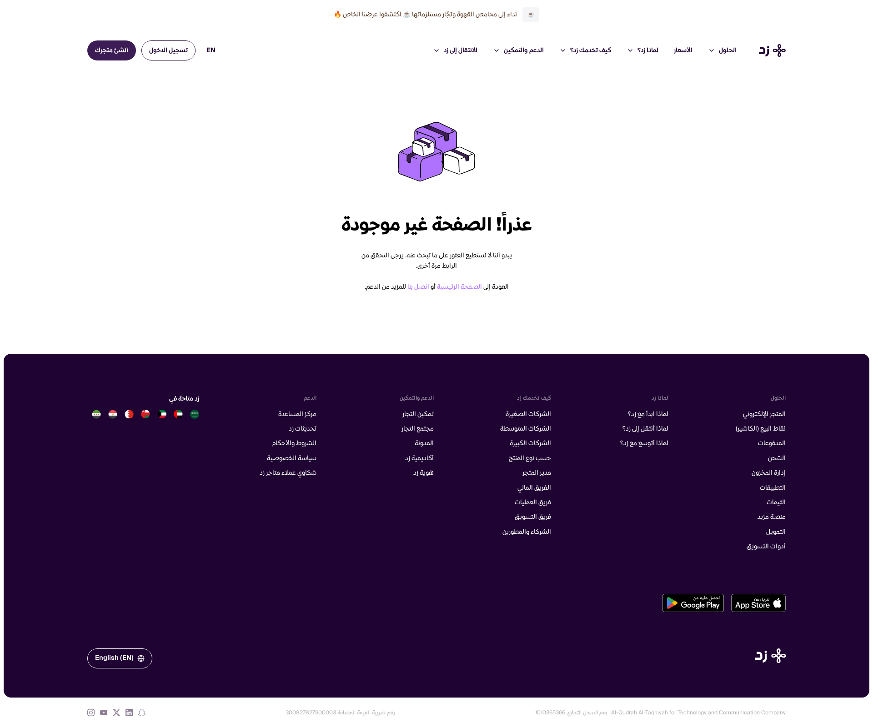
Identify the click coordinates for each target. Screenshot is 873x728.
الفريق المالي (534, 487)
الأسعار (683, 50)
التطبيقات (773, 487)
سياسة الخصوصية (291, 458)
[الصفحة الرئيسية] (770, 655)
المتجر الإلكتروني (764, 414)
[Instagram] (91, 712)
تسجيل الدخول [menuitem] (168, 50)
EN (211, 50)
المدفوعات (772, 443)
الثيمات (776, 502)
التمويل (776, 532)
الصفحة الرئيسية (459, 286)
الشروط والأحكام (294, 443)
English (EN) (114, 658)
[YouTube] (103, 712)
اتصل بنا (418, 286)
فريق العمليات (533, 502)
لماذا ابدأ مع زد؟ (648, 414)
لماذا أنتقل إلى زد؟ (645, 428)
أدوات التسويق (766, 546)
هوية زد (423, 472)
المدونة (424, 443)
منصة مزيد (772, 517)
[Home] (772, 50)
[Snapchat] (142, 712)
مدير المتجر (536, 472)
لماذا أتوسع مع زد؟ (644, 443)
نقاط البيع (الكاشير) (761, 428)
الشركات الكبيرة (530, 443)
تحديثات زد (302, 428)
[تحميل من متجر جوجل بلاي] (693, 603)
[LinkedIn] (129, 712)
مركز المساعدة (297, 414)
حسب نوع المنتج (530, 458)
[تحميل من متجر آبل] (758, 603)
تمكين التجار (418, 414)
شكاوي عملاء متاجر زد (288, 472)
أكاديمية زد (419, 458)
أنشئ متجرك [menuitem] (111, 50)
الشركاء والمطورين (526, 532)
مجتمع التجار (417, 428)
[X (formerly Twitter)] (116, 712)
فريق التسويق (533, 517)
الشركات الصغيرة (528, 414)
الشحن (777, 458)
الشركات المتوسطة (525, 428)
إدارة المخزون (769, 472)
